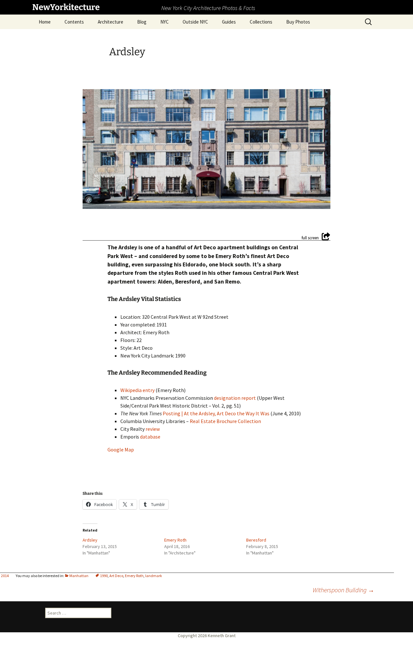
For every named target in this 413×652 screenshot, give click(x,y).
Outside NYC (195, 22)
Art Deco (116, 575)
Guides (229, 22)
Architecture (110, 22)
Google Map (120, 449)
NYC (164, 22)
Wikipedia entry (137, 390)
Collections (261, 22)
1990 (104, 575)
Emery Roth (134, 575)
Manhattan (78, 575)
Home (45, 22)
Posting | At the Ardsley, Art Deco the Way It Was (216, 413)
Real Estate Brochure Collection (225, 421)
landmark (153, 575)
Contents (74, 22)
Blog (141, 22)
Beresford (256, 540)
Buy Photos (298, 22)
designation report (235, 398)
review (153, 429)
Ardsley (90, 540)
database (150, 436)
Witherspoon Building (343, 590)
